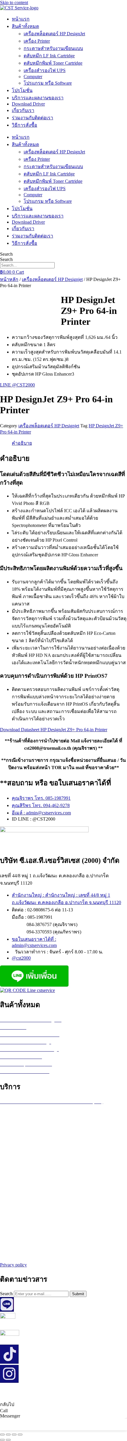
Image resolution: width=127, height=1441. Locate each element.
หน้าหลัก (9, 279)
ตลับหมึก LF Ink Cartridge (49, 55)
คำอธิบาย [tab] (22, 443)
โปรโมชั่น (22, 90)
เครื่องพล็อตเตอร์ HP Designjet (52, 279)
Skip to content (14, 2)
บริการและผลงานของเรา (38, 97)
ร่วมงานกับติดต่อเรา (32, 117)
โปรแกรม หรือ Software (48, 83)
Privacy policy (13, 1264)
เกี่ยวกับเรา (23, 110)
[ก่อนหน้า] (2, 1440)
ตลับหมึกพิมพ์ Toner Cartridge (53, 63)
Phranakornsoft (99, 1392)
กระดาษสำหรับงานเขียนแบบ (53, 48)
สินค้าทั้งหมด (25, 26)
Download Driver (28, 103)
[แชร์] (14, 1434)
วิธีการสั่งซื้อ (24, 125)
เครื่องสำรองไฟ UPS (45, 70)
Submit (78, 1294)
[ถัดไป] (8, 1440)
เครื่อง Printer (37, 41)
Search (6, 254)
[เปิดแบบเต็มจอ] (8, 1434)
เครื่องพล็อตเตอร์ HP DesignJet (54, 33)
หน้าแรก (21, 18)
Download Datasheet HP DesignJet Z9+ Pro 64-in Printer (53, 729)
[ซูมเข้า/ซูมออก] (2, 1434)
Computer (33, 76)
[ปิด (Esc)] (20, 1434)
